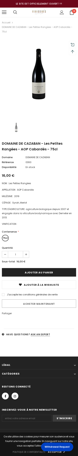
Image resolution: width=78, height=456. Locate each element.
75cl (5, 238)
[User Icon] (62, 12)
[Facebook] (5, 396)
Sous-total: (8, 261)
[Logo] (39, 12)
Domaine (7, 157)
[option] (39, 76)
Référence (8, 162)
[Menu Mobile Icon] (4, 12)
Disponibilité (9, 167)
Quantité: (7, 247)
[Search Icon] (15, 12)
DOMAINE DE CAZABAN (38, 157)
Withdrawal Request (57, 446)
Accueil (6, 22)
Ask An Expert (40, 334)
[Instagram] (15, 396)
